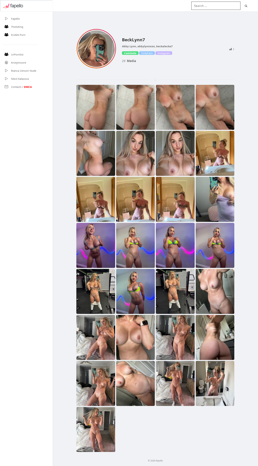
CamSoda (130, 53)
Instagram (164, 53)
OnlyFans (147, 53)
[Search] (246, 6)
